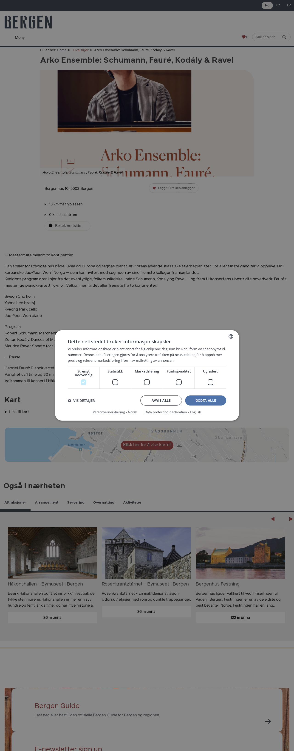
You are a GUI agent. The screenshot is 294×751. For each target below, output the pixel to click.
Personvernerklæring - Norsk (115, 412)
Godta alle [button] (205, 400)
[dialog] (147, 375)
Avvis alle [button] (161, 400)
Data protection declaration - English (173, 412)
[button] (81, 400)
